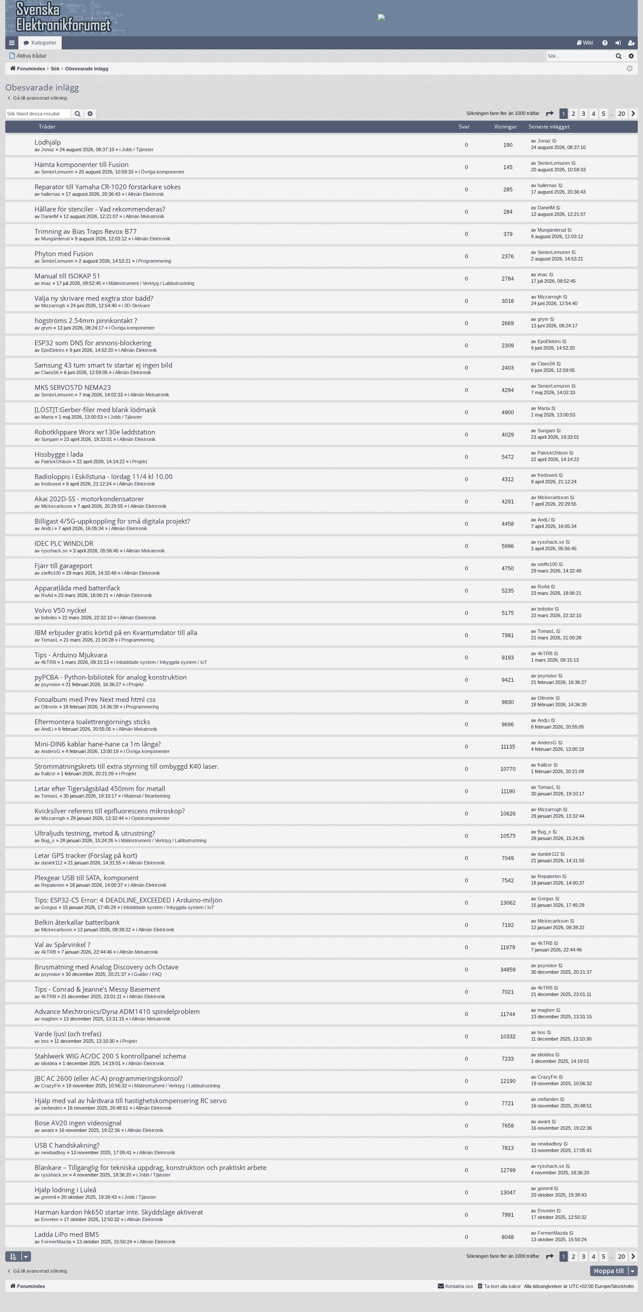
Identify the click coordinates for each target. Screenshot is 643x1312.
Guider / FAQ (148, 974)
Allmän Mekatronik (145, 216)
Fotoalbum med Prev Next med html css (95, 699)
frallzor (48, 773)
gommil (48, 1197)
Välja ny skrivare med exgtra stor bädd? (94, 298)
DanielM (49, 216)
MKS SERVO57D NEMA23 (73, 387)
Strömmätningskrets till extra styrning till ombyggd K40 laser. (127, 766)
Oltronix (49, 706)
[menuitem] (585, 42)
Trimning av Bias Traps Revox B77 (86, 231)
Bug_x (48, 840)
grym (46, 327)
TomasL (49, 639)
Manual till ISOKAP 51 (68, 275)
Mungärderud (55, 238)
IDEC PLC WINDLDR (64, 543)
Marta (47, 417)
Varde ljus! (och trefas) (68, 1033)
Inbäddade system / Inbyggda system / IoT (161, 662)
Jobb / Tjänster (138, 149)
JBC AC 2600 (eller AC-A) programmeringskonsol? (108, 1078)
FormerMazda (56, 1241)
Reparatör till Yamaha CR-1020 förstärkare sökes (108, 186)
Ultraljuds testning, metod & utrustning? (95, 833)
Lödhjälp (48, 142)
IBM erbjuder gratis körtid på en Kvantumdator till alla (116, 632)
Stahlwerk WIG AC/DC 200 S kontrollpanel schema (110, 1056)
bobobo (49, 617)
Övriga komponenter (163, 171)
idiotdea (49, 1063)
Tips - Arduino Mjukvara (71, 654)
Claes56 (50, 372)
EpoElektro (52, 350)
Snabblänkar (13, 44)
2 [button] (573, 113)
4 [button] (593, 113)
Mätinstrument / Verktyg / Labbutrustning (151, 283)
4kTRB (48, 662)
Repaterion (52, 885)
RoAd (47, 595)
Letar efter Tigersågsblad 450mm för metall (100, 788)
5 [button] (603, 113)
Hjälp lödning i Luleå (65, 1189)
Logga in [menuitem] (620, 44)
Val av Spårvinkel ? (62, 944)
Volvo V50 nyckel (60, 610)
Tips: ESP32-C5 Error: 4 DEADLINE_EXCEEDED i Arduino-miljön (128, 899)
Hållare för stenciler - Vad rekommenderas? (100, 209)
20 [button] (621, 113)
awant (47, 1130)
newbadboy (53, 1152)
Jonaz (47, 149)
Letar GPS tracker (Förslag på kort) (86, 855)
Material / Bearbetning (147, 795)
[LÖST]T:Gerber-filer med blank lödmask (95, 409)
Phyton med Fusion (64, 253)
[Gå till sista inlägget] (555, 141)
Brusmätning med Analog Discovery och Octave (106, 966)
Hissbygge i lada (59, 454)
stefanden (51, 1108)
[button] (549, 113)
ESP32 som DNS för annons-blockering (93, 342)
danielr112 (52, 862)
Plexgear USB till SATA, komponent (87, 877)
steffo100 (51, 573)
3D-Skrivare (137, 305)
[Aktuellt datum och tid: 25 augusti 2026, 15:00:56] (630, 69)
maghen (49, 1018)
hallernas (50, 194)
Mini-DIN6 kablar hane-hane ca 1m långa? (98, 743)
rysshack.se (54, 550)
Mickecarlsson (56, 506)
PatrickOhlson (56, 461)
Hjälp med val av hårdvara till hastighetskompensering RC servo (131, 1100)
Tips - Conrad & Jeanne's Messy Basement (97, 989)
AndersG (50, 751)
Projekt (139, 461)
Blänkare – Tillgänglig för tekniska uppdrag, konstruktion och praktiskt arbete (150, 1167)
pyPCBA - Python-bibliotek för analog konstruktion (111, 677)
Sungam (50, 439)
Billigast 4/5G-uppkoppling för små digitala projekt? (112, 521)
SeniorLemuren (57, 171)
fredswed (51, 483)
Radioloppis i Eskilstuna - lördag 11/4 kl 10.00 (104, 476)
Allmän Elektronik (146, 194)
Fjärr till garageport (63, 565)
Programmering (154, 261)
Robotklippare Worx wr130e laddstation (95, 431)
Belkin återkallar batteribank (77, 922)
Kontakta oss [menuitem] (459, 1286)
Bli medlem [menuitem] (633, 44)
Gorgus (49, 907)
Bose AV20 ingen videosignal (78, 1122)
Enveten (50, 1219)
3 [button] (583, 113)
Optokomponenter (150, 818)
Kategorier (43, 43)
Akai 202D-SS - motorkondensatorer (89, 498)
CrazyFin (51, 1085)
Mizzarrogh (53, 305)
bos (45, 1041)
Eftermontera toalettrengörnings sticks (92, 721)
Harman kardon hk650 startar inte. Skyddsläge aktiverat (119, 1212)
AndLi (47, 528)
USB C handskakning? (67, 1145)
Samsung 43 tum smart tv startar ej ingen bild (103, 365)
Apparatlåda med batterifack (77, 587)
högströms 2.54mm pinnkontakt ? (86, 320)
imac (46, 283)
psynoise (50, 684)
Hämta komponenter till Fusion (82, 164)
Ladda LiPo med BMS (67, 1234)
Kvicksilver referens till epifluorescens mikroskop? (110, 810)
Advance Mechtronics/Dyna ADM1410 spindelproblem (117, 1011)
